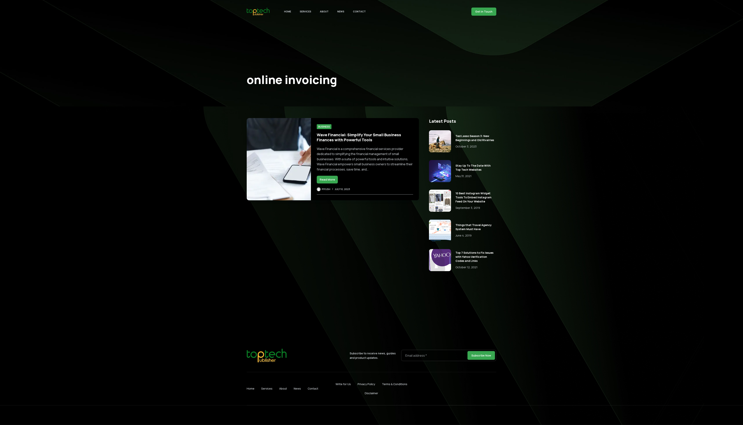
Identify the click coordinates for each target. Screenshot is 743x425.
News (340, 11)
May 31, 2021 (463, 176)
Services (305, 11)
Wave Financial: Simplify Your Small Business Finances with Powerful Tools (359, 137)
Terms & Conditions (394, 384)
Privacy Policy (366, 384)
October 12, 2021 (466, 267)
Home (287, 11)
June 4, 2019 (463, 235)
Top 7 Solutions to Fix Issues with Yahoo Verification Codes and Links (474, 257)
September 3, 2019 (467, 208)
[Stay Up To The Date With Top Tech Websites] (440, 171)
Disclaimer (371, 393)
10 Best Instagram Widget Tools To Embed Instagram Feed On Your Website (473, 197)
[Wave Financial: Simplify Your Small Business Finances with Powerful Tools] (279, 159)
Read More (329, 180)
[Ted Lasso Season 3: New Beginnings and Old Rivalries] (440, 141)
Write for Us (343, 384)
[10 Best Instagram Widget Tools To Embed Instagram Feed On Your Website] (440, 201)
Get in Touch (483, 11)
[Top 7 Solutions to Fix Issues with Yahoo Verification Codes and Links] (440, 260)
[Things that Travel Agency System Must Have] (440, 230)
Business (324, 126)
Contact (359, 11)
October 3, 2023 (466, 146)
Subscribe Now (481, 355)
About (324, 11)
